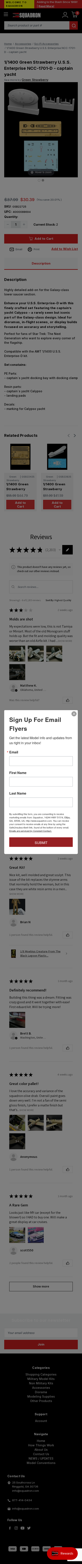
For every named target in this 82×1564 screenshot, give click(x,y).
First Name (17, 772)
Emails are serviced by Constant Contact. (30, 830)
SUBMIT (41, 842)
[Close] (74, 713)
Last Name (17, 793)
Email (13, 752)
